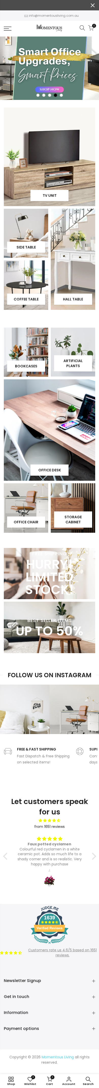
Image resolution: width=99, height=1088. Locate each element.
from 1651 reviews (49, 826)
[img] (49, 820)
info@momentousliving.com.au (54, 15)
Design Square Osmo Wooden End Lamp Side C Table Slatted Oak (51, 1067)
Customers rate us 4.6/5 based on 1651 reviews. (62, 953)
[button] (6, 856)
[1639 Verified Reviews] (49, 944)
